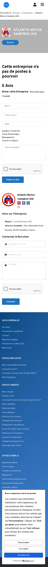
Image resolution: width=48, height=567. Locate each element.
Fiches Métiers (8, 412)
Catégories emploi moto (13, 441)
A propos (6, 327)
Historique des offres (11, 445)
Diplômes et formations (12, 433)
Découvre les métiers (11, 416)
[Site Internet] (19, 203)
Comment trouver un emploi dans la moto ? (21, 400)
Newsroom (7, 348)
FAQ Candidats (8, 404)
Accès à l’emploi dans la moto (15, 429)
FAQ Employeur (9, 377)
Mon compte (7, 392)
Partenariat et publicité (12, 331)
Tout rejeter (24, 549)
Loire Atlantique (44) (22, 221)
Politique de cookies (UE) (13, 344)
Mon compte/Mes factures (14, 365)
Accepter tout (23, 555)
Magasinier (7, 475)
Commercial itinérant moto (14, 479)
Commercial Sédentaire (12, 483)
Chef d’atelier (8, 467)
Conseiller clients (9, 487)
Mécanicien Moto (9, 462)
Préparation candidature (13, 425)
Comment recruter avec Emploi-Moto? (19, 373)
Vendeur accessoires (11, 471)
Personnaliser (23, 542)
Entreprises (27, 13)
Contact (5, 335)
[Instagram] (28, 203)
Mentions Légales (10, 339)
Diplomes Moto (9, 408)
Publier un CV (8, 396)
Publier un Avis (12, 180)
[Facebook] (23, 203)
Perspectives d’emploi (12, 420)
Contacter (10, 302)
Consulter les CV (9, 369)
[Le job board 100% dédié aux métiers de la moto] (13, 4)
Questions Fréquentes (12, 437)
